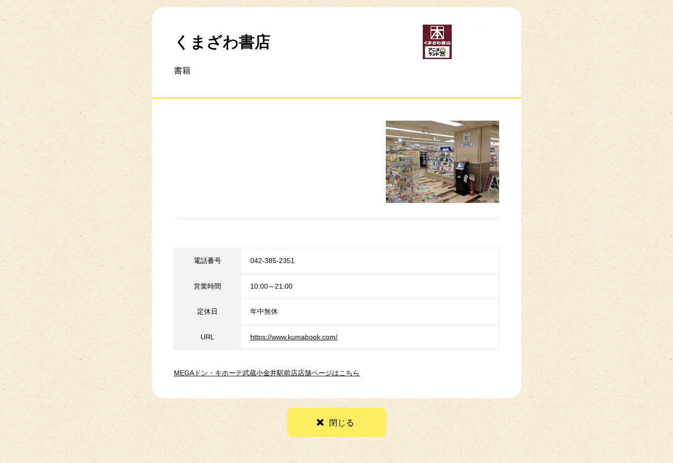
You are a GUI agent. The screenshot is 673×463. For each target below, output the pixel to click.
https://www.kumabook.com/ (293, 337)
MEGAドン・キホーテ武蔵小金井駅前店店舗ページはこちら (267, 373)
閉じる (341, 423)
